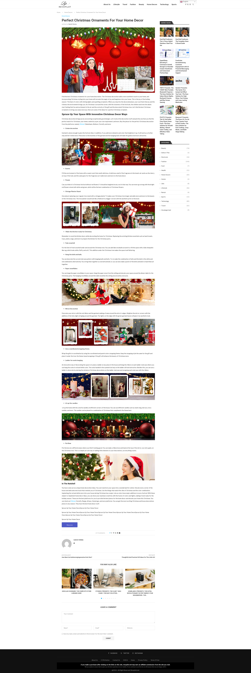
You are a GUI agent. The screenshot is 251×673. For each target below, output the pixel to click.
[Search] (193, 4)
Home (58, 12)
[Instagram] (190, 4)
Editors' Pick (175, 153)
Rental (175, 192)
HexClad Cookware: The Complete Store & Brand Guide (182, 41)
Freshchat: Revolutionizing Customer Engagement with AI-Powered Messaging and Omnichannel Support (182, 67)
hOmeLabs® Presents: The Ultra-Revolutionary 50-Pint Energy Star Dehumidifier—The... (140, 593)
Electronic (175, 157)
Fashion (133, 4)
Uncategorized (175, 210)
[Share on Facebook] (113, 533)
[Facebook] (185, 4)
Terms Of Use (155, 660)
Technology (164, 4)
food (175, 166)
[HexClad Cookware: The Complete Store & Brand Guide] (76, 579)
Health (175, 170)
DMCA (125, 660)
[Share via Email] (119, 533)
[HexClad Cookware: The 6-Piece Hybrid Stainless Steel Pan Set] (167, 32)
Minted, (82, 124)
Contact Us (116, 660)
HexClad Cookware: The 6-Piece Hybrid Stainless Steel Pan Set (166, 42)
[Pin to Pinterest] (117, 533)
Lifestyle (116, 4)
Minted (73, 501)
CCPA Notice (105, 660)
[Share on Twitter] (115, 533)
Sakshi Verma (72, 24)
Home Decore (152, 4)
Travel (125, 4)
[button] (64, 583)
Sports (174, 4)
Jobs (175, 183)
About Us (107, 4)
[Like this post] (111, 533)
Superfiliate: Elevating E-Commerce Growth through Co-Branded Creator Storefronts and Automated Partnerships (166, 67)
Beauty (141, 4)
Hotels (175, 179)
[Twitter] (188, 4)
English (185, 1)
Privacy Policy (142, 660)
